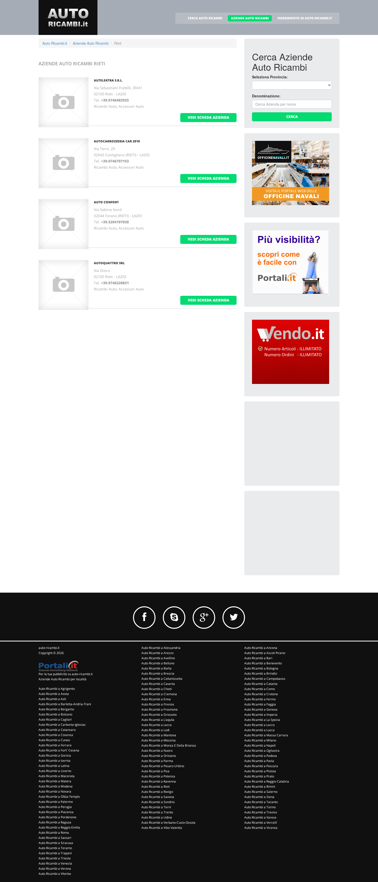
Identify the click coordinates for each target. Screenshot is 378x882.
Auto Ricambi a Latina (54, 766)
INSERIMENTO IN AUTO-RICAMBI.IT (304, 18)
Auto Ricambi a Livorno (55, 771)
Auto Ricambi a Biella (156, 668)
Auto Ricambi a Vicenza (260, 827)
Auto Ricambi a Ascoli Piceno (264, 653)
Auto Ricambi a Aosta (54, 694)
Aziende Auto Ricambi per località (62, 679)
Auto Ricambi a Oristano (158, 756)
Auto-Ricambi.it (54, 43)
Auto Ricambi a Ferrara (55, 745)
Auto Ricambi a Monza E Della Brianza (168, 745)
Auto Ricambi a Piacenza (56, 812)
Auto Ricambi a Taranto (261, 802)
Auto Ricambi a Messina (158, 740)
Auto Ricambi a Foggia (260, 704)
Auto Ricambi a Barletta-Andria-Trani (65, 704)
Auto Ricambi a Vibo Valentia (161, 827)
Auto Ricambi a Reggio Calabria (266, 781)
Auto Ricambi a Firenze (157, 704)
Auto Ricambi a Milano (260, 740)
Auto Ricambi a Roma (54, 832)
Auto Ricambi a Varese (260, 817)
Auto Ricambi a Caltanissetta (161, 678)
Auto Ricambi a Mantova (158, 735)
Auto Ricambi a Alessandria (161, 648)
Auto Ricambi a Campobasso (264, 678)
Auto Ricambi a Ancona (260, 648)
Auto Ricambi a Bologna (261, 668)
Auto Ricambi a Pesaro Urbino (162, 766)
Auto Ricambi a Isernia (54, 760)
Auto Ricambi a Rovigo (157, 791)
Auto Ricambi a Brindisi (260, 673)
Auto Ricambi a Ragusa (55, 822)
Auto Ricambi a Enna (156, 699)
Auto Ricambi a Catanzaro (57, 730)
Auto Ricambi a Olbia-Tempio (59, 796)
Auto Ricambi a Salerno (260, 791)
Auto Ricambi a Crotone (261, 694)
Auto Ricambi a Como (259, 689)
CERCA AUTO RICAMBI (205, 18)
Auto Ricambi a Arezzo (157, 653)
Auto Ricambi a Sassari (55, 837)
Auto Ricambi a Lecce (156, 725)
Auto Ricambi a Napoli (260, 745)
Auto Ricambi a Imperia (260, 714)
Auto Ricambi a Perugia (55, 807)
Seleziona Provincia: (270, 76)
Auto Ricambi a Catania (260, 684)
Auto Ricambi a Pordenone (57, 817)
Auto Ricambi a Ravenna (158, 781)
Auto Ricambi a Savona (157, 797)
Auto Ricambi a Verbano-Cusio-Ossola (168, 822)
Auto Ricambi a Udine (156, 817)
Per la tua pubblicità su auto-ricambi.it (66, 674)
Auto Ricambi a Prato (259, 776)
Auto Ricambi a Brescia (157, 673)
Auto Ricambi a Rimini (259, 786)
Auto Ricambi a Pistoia (260, 771)
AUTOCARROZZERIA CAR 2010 (117, 141)
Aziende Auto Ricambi (91, 43)
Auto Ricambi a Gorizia (55, 755)
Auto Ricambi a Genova (260, 709)
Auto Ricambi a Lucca (259, 730)
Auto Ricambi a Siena (259, 797)
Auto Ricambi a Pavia (259, 761)
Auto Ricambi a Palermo (56, 802)
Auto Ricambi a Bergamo (56, 709)
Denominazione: (266, 95)
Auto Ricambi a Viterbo (55, 873)
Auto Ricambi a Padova (260, 756)
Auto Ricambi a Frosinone (159, 709)
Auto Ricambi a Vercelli (260, 822)
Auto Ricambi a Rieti (155, 786)
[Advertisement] (290, 441)
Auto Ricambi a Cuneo (54, 740)
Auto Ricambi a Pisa (155, 771)
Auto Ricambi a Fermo (260, 699)
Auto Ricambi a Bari (258, 658)
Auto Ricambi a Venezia (55, 863)
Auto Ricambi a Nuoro (157, 750)
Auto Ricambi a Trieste (55, 858)
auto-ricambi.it (49, 648)
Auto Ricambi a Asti (52, 699)
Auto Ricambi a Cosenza (56, 735)
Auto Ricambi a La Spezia (262, 720)
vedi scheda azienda (208, 117)
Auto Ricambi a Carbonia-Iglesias (62, 724)
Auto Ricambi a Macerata (57, 776)
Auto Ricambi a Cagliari (55, 719)
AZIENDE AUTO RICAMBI (250, 18)
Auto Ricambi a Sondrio (158, 802)
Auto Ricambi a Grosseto (159, 714)
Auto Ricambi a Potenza (158, 776)
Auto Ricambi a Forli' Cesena (59, 750)
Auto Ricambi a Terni (156, 807)
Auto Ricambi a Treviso (260, 812)
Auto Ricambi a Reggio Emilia (59, 827)
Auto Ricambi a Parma (157, 761)
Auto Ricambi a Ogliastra (262, 750)
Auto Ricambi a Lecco (259, 725)
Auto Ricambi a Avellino (158, 658)
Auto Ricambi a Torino (260, 807)
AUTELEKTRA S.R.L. (108, 80)
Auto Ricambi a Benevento (263, 663)
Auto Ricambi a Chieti (156, 689)
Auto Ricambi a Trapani (55, 853)
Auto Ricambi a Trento (157, 812)
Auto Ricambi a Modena (56, 786)
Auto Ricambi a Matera (55, 781)
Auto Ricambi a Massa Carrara (266, 735)
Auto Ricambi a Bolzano (55, 714)
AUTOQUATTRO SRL (109, 263)
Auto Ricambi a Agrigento (57, 688)
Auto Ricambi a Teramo (55, 848)
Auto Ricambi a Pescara (261, 766)
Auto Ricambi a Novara (55, 791)
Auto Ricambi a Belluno (157, 663)
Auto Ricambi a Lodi (155, 730)
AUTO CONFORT (106, 202)
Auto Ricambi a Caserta (158, 684)
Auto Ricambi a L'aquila (157, 720)
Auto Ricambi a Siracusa (56, 843)
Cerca (292, 116)
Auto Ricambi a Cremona (159, 694)
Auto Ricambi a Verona (55, 868)
